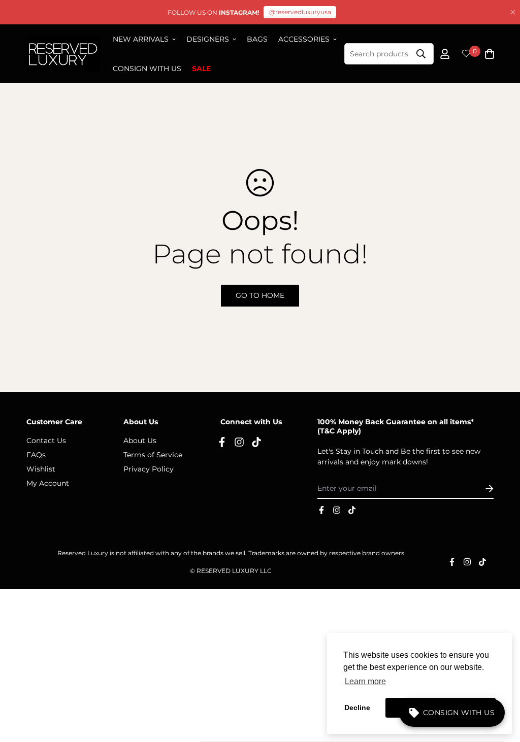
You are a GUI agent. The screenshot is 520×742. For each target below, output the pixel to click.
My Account (47, 483)
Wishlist (40, 469)
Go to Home (260, 295)
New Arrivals (141, 39)
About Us (139, 440)
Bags (257, 39)
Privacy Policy (148, 469)
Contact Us (46, 440)
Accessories (304, 39)
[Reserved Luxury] (63, 54)
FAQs (36, 454)
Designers (207, 39)
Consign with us (147, 68)
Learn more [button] (365, 681)
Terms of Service (152, 454)
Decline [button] (357, 707)
